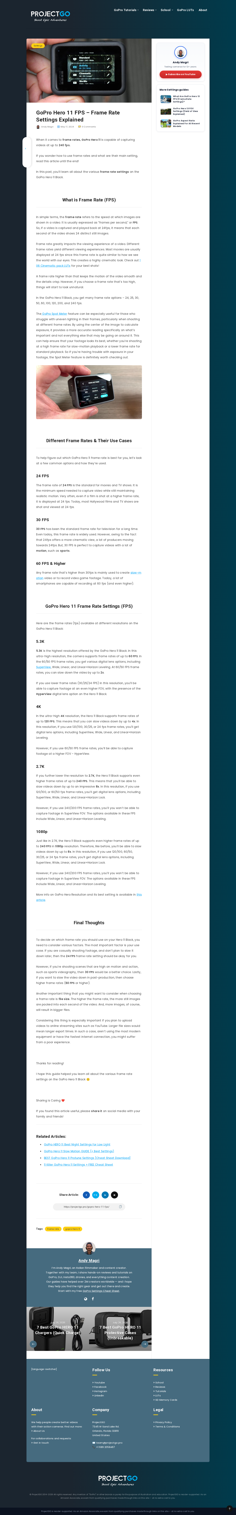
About (203, 10)
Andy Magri (89, 1260)
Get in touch (41, 1442)
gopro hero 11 (72, 1229)
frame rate (53, 1229)
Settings (38, 45)
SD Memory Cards (166, 1399)
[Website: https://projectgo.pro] (85, 1299)
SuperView (43, 667)
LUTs (158, 1395)
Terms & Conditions (167, 1426)
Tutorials (160, 1391)
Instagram (100, 1391)
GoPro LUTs (185, 10)
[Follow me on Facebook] (93, 1299)
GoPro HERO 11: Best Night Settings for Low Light (77, 1144)
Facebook (100, 1387)
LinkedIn (99, 1395)
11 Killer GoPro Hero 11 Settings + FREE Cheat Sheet (78, 1165)
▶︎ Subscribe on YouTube (181, 74)
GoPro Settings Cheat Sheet (101, 1291)
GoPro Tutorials (125, 10)
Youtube (99, 1382)
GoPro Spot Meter (54, 314)
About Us (39, 1431)
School (166, 10)
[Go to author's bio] (89, 1248)
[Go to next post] (120, 1329)
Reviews (148, 10)
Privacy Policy (163, 1422)
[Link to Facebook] (27, 141)
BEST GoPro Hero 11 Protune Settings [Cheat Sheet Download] (87, 1158)
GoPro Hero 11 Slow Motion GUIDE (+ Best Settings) (79, 1151)
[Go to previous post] (57, 1329)
